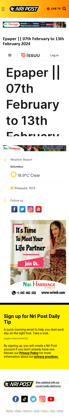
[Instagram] (30, 209)
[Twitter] (22, 209)
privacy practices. (46, 356)
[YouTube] (38, 209)
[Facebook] (14, 209)
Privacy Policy (29, 353)
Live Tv (56, 8)
